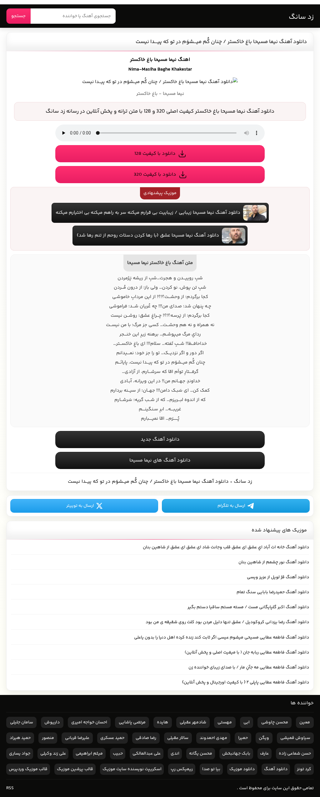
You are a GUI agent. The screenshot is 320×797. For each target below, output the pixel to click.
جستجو (18, 16)
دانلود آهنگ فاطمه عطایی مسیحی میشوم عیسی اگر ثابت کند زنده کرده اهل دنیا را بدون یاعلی (221, 637)
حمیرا (243, 738)
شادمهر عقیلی (193, 722)
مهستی (225, 722)
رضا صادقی (146, 738)
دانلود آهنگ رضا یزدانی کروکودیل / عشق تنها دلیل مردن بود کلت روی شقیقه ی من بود (227, 622)
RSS (10, 788)
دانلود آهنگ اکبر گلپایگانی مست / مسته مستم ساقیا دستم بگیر (248, 607)
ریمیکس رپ (182, 769)
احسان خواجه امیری (89, 722)
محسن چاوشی (274, 722)
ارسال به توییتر (80, 505)
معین (304, 722)
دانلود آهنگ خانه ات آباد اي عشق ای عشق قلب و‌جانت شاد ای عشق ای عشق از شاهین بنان (226, 547)
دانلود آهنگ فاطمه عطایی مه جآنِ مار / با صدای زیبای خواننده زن (248, 667)
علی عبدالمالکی (146, 753)
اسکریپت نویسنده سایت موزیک (132, 769)
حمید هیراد (20, 738)
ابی (246, 722)
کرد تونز (304, 769)
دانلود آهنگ (276, 769)
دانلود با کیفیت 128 (155, 154)
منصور (48, 738)
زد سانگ (301, 17)
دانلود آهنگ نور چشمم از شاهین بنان (273, 562)
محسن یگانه (200, 753)
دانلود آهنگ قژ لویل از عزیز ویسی (278, 577)
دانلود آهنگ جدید (160, 439)
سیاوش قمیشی (295, 738)
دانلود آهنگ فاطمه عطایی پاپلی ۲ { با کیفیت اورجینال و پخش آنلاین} (245, 682)
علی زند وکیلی (53, 753)
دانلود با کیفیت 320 (155, 174)
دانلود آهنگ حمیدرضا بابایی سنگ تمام (273, 592)
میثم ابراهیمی (89, 753)
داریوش (52, 722)
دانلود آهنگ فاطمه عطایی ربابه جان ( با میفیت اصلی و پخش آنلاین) (247, 652)
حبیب (118, 753)
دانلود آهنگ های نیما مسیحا (160, 460)
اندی (175, 753)
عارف (264, 753)
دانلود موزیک (242, 769)
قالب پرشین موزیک (75, 769)
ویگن (264, 738)
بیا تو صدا (211, 769)
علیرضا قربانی (77, 738)
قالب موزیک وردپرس (28, 769)
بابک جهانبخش (236, 753)
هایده (162, 722)
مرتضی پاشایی (132, 722)
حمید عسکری (112, 738)
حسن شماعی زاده (295, 753)
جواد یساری (19, 753)
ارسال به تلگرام (231, 505)
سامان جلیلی (21, 722)
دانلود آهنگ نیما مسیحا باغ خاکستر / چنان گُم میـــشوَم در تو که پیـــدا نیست (221, 42)
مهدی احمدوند (213, 738)
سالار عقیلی (177, 738)
